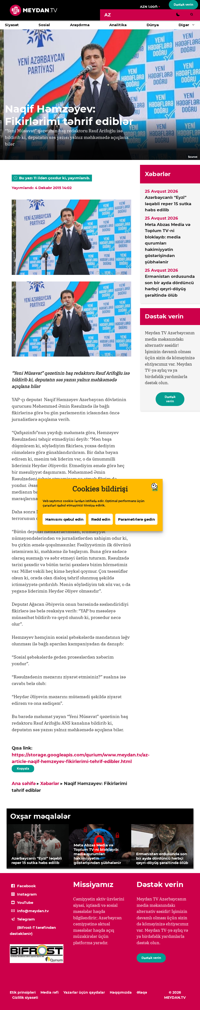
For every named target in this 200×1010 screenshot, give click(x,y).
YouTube (25, 902)
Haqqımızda (121, 992)
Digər (184, 24)
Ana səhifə (24, 783)
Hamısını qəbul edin (64, 519)
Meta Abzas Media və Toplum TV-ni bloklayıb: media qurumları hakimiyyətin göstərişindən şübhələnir (167, 243)
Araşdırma (80, 24)
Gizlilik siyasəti (25, 997)
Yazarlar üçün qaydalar (84, 992)
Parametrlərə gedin (136, 519)
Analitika (118, 24)
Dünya (153, 24)
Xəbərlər (49, 783)
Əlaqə (142, 992)
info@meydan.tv (33, 911)
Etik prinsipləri (23, 992)
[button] (194, 25)
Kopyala (23, 767)
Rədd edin (100, 519)
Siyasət (12, 24)
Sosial (44, 24)
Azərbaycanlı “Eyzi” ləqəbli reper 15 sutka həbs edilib (168, 203)
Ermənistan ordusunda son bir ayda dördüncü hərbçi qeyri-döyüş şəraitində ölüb (170, 286)
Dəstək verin (183, 4)
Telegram (26, 919)
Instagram (27, 894)
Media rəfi (49, 992)
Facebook (26, 886)
